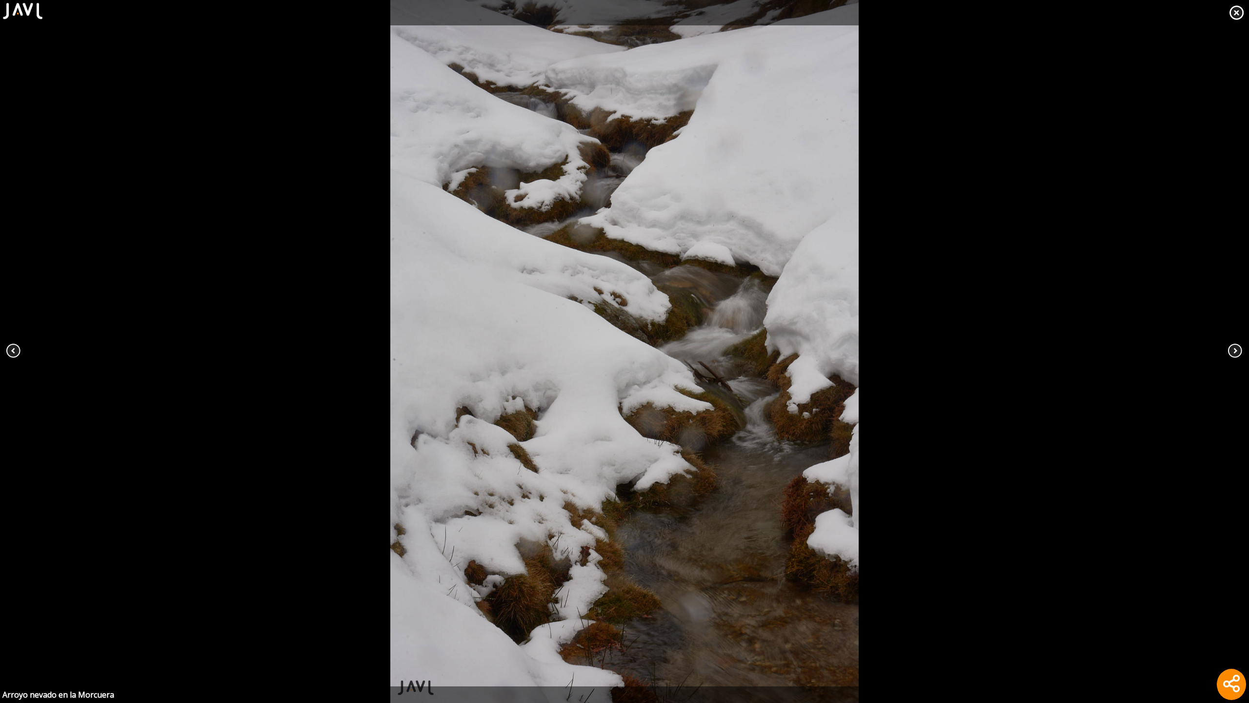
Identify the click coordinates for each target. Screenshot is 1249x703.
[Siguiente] (1124, 351)
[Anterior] (125, 351)
